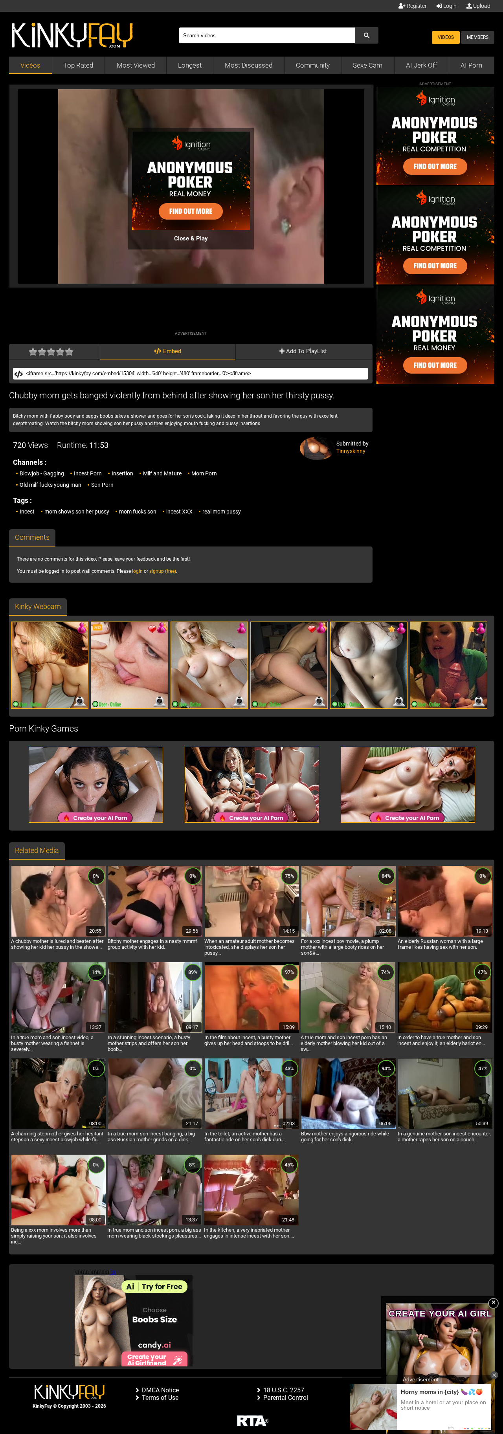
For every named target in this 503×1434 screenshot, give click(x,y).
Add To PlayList (306, 351)
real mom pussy (221, 511)
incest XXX (179, 511)
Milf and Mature (162, 473)
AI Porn (471, 65)
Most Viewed (136, 65)
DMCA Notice (160, 1390)
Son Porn (102, 485)
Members (477, 37)
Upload (481, 6)
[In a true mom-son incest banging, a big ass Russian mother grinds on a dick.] (155, 1128)
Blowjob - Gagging (42, 473)
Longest (190, 65)
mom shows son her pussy (76, 511)
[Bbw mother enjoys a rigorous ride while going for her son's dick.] (348, 1128)
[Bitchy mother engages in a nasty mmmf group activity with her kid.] (155, 935)
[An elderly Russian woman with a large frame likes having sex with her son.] (445, 935)
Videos (446, 37)
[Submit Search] (366, 35)
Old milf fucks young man (50, 485)
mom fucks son (137, 511)
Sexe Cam (367, 65)
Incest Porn (88, 473)
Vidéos (30, 65)
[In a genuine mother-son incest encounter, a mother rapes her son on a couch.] (445, 1128)
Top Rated (78, 65)
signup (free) (162, 571)
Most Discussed (248, 65)
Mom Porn (204, 473)
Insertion (122, 473)
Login (449, 6)
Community (313, 65)
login (137, 571)
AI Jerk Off (421, 65)
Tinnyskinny (350, 451)
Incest (27, 511)
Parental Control (285, 1397)
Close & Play (191, 238)
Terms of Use (160, 1397)
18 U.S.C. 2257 (283, 1390)
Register (416, 6)
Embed (171, 351)
